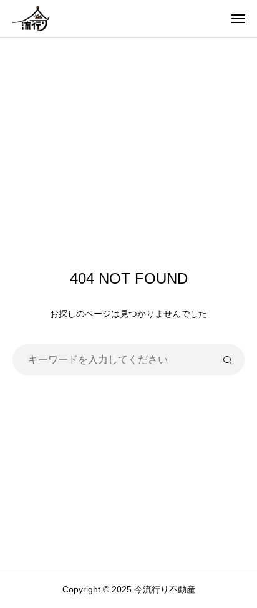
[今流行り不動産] (30, 18)
